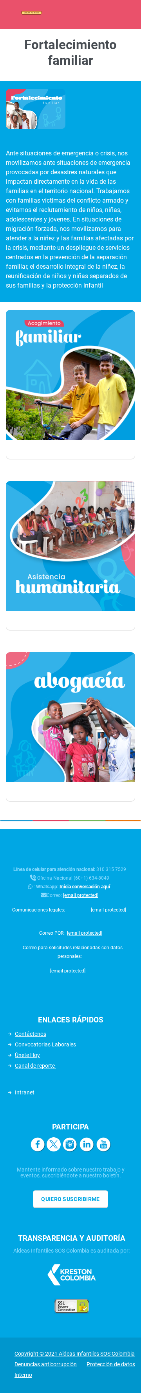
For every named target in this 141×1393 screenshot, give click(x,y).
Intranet (24, 1092)
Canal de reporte (35, 1066)
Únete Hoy (27, 1055)
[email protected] (80, 895)
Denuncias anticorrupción (45, 1364)
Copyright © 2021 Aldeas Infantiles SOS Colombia (74, 1354)
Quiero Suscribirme (70, 1199)
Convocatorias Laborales (45, 1044)
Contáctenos (30, 1034)
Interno (23, 1375)
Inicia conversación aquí (85, 886)
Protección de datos (111, 1364)
